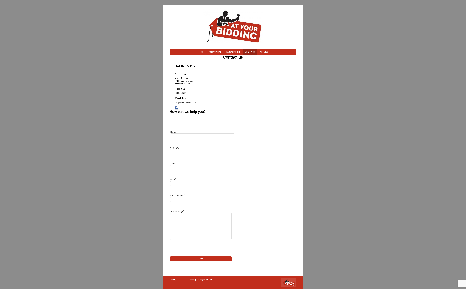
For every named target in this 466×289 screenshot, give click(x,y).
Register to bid (233, 52)
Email (173, 179)
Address (174, 163)
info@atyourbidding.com (185, 102)
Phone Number (177, 195)
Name (173, 132)
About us (264, 52)
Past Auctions (215, 52)
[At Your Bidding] (233, 26)
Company (174, 147)
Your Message (177, 211)
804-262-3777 (180, 93)
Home (200, 52)
